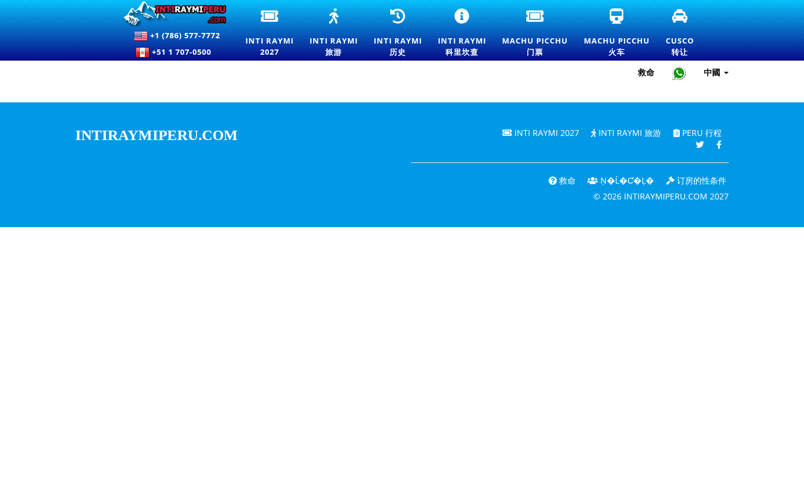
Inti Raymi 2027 (545, 132)
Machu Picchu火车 (617, 33)
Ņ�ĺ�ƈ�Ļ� (626, 180)
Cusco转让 (680, 33)
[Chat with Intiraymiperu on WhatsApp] (679, 72)
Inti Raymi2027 (270, 33)
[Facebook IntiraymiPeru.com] (719, 144)
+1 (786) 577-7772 (184, 35)
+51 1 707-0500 (183, 51)
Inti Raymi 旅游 (628, 132)
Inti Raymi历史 (398, 33)
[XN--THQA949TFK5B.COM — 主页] (170, 14)
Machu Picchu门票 (535, 33)
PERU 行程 (701, 132)
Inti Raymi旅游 (334, 33)
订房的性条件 (700, 180)
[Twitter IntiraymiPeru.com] (699, 144)
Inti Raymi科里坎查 (462, 33)
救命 (646, 72)
